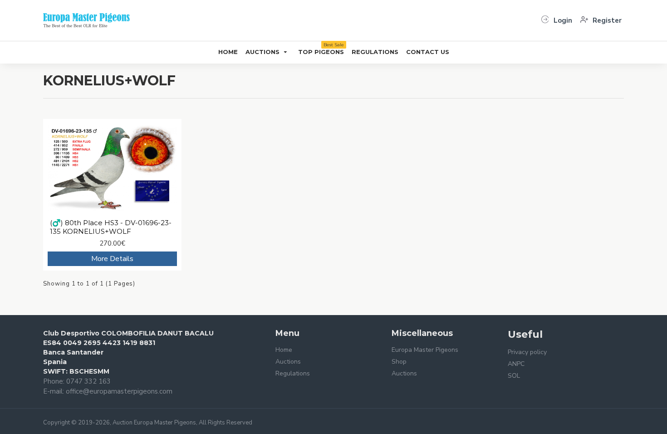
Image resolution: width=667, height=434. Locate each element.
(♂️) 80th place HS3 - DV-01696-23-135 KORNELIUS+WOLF (111, 227)
